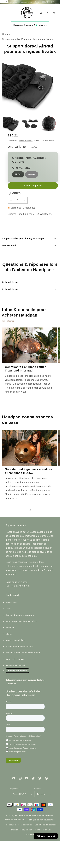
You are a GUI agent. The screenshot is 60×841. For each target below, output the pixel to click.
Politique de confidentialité (19, 825)
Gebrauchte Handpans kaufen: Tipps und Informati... (26, 368)
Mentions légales (43, 830)
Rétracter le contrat (46, 836)
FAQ (8, 609)
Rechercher (11, 602)
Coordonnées (31, 835)
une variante (17, 146)
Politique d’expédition (21, 830)
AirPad (18, 174)
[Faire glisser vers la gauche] (24, 404)
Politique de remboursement (19, 646)
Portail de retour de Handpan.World (23, 653)
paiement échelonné (15, 665)
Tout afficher (8, 321)
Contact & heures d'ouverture (20, 615)
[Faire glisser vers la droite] (36, 404)
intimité (9, 634)
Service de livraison (15, 659)
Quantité (14, 193)
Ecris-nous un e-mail (17, 582)
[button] (6, 13)
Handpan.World (22, 815)
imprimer (10, 627)
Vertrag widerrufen (17, 670)
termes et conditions (15, 640)
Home (5, 34)
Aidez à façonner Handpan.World (21, 621)
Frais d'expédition (26, 140)
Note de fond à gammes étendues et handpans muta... (28, 471)
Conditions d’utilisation (46, 825)
